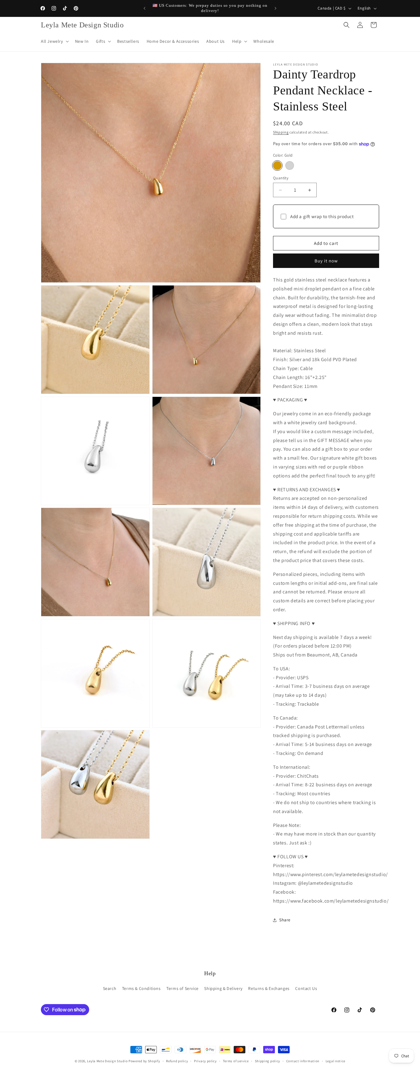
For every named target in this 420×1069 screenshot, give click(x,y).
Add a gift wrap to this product (322, 216)
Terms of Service (182, 988)
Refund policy (177, 1061)
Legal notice (335, 1061)
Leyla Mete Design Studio (107, 1061)
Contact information (302, 1061)
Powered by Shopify (144, 1061)
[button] (54, 41)
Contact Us (306, 988)
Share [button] (285, 920)
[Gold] (277, 165)
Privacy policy (205, 1061)
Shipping (281, 132)
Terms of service (236, 1061)
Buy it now (326, 261)
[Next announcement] (275, 8)
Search (110, 988)
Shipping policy (267, 1061)
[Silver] (289, 165)
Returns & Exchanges (268, 988)
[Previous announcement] (144, 8)
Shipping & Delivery (223, 988)
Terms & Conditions (141, 988)
